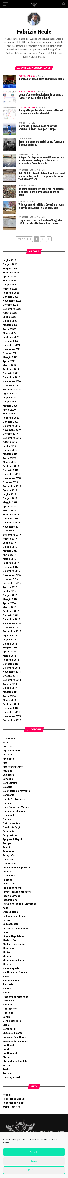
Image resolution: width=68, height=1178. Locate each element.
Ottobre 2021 (10, 353)
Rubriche (8, 1012)
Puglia (6, 992)
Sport (6, 1049)
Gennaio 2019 (10, 470)
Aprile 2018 (9, 506)
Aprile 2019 (9, 458)
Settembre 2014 (12, 680)
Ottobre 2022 (10, 304)
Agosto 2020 (10, 393)
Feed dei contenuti (14, 1099)
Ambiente (8, 758)
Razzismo (8, 1000)
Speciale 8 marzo (13, 1033)
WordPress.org (11, 1106)
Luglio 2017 (9, 542)
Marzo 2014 (9, 700)
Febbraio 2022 (11, 337)
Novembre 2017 (12, 526)
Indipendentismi (12, 887)
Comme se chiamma (14, 811)
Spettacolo (9, 1045)
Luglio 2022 (9, 317)
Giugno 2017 (10, 547)
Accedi (7, 1094)
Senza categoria (12, 1021)
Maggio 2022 (10, 325)
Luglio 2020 (9, 397)
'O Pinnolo (9, 738)
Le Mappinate (10, 924)
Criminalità (9, 815)
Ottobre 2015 (10, 627)
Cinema (7, 803)
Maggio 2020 (10, 405)
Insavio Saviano (11, 896)
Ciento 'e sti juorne (14, 799)
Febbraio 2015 (11, 659)
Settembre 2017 (12, 534)
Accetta (34, 1152)
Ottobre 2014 (10, 676)
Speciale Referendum (15, 1041)
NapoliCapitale (11, 968)
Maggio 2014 (10, 692)
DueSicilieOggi (11, 827)
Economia (8, 831)
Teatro (6, 1069)
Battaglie (8, 779)
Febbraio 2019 (11, 466)
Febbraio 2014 (11, 704)
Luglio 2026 (9, 260)
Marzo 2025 (9, 280)
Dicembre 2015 (11, 619)
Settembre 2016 (12, 583)
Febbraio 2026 (11, 272)
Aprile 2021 (9, 361)
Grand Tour (9, 863)
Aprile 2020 (9, 409)
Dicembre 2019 (11, 426)
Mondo (7, 956)
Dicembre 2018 (11, 474)
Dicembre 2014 (11, 668)
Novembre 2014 (12, 671)
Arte (5, 762)
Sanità (6, 1017)
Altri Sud (8, 754)
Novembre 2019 (12, 430)
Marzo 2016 (9, 607)
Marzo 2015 (9, 655)
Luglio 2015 (9, 639)
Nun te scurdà (11, 980)
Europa (7, 843)
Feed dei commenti (14, 1102)
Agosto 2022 (10, 313)
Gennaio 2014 (10, 708)
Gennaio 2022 (10, 341)
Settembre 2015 (12, 631)
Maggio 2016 (10, 599)
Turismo (7, 1073)
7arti (5, 742)
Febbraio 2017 (11, 563)
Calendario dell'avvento (16, 791)
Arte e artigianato (13, 767)
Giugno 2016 (10, 595)
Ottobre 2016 (10, 579)
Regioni (7, 1004)
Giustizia (8, 859)
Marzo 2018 (9, 510)
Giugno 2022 (10, 321)
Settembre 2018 (12, 486)
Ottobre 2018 (10, 482)
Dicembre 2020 (11, 377)
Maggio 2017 (10, 551)
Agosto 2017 (10, 538)
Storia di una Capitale (15, 1061)
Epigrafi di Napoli (12, 839)
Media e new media (14, 944)
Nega (34, 1161)
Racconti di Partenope (16, 996)
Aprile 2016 (9, 603)
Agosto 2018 (10, 490)
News (6, 976)
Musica (7, 964)
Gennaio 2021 (10, 373)
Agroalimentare (12, 750)
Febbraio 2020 (11, 417)
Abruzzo (7, 746)
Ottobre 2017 (10, 530)
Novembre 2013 (12, 716)
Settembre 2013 (12, 720)
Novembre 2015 (12, 623)
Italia (5, 908)
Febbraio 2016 (11, 611)
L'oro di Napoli (11, 912)
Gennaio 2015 (10, 664)
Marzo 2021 (9, 365)
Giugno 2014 (10, 688)
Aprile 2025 (9, 276)
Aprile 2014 (9, 696)
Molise (7, 952)
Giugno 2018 (10, 498)
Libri (5, 932)
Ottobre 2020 (10, 385)
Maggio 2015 (10, 647)
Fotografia (9, 855)
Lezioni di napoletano (15, 928)
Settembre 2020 (12, 389)
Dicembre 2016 (11, 571)
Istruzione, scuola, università (19, 904)
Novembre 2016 (12, 575)
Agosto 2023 (10, 288)
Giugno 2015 (10, 643)
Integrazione (10, 900)
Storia (6, 1057)
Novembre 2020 (12, 381)
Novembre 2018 (12, 478)
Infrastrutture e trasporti (17, 891)
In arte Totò (9, 883)
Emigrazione (10, 835)
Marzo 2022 (9, 333)
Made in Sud (10, 940)
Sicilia (6, 1025)
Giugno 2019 (10, 450)
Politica (7, 988)
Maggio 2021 (10, 357)
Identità (7, 871)
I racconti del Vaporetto (16, 867)
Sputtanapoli (10, 1053)
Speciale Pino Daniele (15, 1037)
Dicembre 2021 (11, 345)
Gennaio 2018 (10, 518)
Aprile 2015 (9, 651)
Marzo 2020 (9, 413)
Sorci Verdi (9, 1029)
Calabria (7, 787)
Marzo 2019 (9, 462)
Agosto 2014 (10, 684)
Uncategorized (11, 1077)
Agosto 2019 (10, 442)
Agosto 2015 (10, 635)
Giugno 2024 (10, 284)
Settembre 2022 (12, 309)
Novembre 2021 (12, 349)
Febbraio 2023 (11, 292)
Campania (8, 795)
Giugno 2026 (10, 264)
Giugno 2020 (10, 401)
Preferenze (34, 1170)
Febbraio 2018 (11, 514)
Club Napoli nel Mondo (16, 807)
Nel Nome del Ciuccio (15, 972)
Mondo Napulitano (13, 960)
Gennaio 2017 (10, 567)
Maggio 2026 (10, 268)
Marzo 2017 (9, 559)
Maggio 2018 (10, 502)
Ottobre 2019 (10, 433)
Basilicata (8, 774)
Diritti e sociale (11, 823)
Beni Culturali (10, 783)
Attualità (7, 770)
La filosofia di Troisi (14, 916)
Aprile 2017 (9, 555)
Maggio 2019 (10, 454)
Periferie (8, 984)
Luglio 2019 (9, 446)
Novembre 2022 (12, 300)
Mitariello (8, 948)
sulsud (7, 1065)
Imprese (7, 879)
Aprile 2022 (9, 329)
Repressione (10, 1008)
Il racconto (9, 875)
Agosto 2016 (10, 587)
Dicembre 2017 (11, 522)
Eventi (6, 847)
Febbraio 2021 (11, 369)
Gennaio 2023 (10, 296)
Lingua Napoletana (13, 936)
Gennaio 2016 (10, 615)
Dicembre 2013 (11, 712)
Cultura (7, 819)
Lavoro (7, 920)
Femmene (8, 851)
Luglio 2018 (9, 494)
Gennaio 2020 (10, 421)
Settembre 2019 (12, 438)
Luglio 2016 (9, 591)
